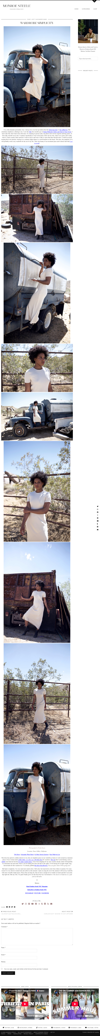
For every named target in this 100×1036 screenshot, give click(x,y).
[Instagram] (26, 903)
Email (3, 955)
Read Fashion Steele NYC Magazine (37, 886)
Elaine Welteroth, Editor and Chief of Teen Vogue (57, 132)
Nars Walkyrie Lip (55, 854)
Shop (95, 9)
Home (76, 9)
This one (53, 860)
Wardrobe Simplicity (37, 23)
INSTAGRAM (29, 893)
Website (3, 962)
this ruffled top (63, 130)
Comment (4, 927)
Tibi (30, 132)
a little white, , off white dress (30, 860)
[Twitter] (23, 903)
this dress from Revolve (41, 865)
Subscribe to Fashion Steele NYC (37, 890)
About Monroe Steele (41, 1032)
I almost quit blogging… (11, 913)
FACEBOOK (45, 893)
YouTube (92, 1027)
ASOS (3, 862)
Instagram (25, 1027)
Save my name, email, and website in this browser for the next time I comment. (26, 969)
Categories (86, 9)
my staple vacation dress (25, 862)
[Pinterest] (29, 903)
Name (3, 947)
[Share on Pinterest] (14, 907)
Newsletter (17, 1033)
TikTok (42, 1027)
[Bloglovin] (39, 903)
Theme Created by (91, 1032)
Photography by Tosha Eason (37, 848)
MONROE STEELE (16, 6)
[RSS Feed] (48, 903)
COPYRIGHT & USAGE (41, 1033)
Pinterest (75, 1027)
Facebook (59, 1027)
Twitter (9, 1027)
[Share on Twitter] (12, 907)
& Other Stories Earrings (42, 854)
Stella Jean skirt (53, 130)
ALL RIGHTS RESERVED (24, 1032)
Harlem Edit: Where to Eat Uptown (58, 913)
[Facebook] (36, 903)
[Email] (51, 903)
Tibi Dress (17, 854)
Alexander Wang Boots (27, 854)
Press (9, 1033)
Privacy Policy (28, 1033)
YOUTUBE (37, 893)
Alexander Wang (41, 19)
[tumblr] (42, 903)
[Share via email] (7, 907)
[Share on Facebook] (9, 907)
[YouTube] (32, 903)
